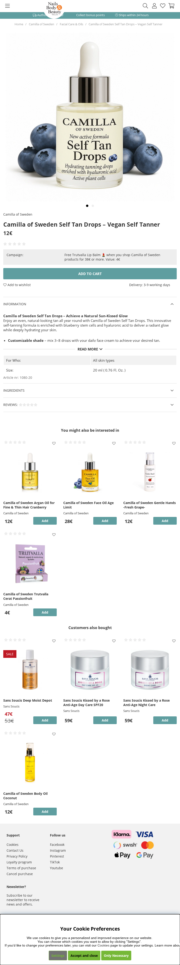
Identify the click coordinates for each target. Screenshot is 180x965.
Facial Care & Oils (71, 24)
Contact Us (15, 850)
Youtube (56, 868)
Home (19, 24)
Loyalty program (19, 862)
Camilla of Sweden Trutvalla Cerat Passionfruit (25, 596)
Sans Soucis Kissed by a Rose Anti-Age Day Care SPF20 (86, 702)
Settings (57, 955)
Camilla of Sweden (41, 24)
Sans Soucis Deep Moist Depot (27, 700)
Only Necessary (116, 955)
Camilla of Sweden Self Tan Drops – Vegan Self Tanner (125, 24)
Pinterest (57, 856)
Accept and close (84, 955)
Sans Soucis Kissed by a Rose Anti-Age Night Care (146, 702)
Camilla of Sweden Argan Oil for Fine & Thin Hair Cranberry (29, 505)
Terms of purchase (21, 868)
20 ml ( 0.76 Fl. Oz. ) (109, 370)
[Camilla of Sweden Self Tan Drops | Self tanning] (87, 206)
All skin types (103, 360)
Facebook (57, 844)
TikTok (55, 862)
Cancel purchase (20, 874)
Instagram (58, 850)
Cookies (13, 844)
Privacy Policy (17, 856)
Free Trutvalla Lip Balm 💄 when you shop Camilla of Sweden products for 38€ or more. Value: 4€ (112, 257)
